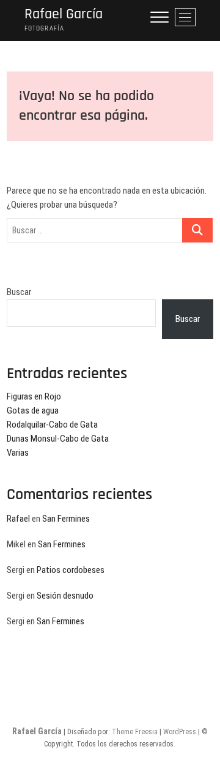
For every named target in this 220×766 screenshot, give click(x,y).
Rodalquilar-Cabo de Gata (52, 424)
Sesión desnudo (65, 595)
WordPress (179, 732)
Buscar (19, 291)
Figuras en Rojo (34, 396)
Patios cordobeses (71, 569)
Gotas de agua (33, 410)
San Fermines (66, 518)
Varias (18, 452)
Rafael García (63, 14)
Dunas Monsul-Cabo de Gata (58, 438)
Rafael (18, 518)
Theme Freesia (135, 732)
